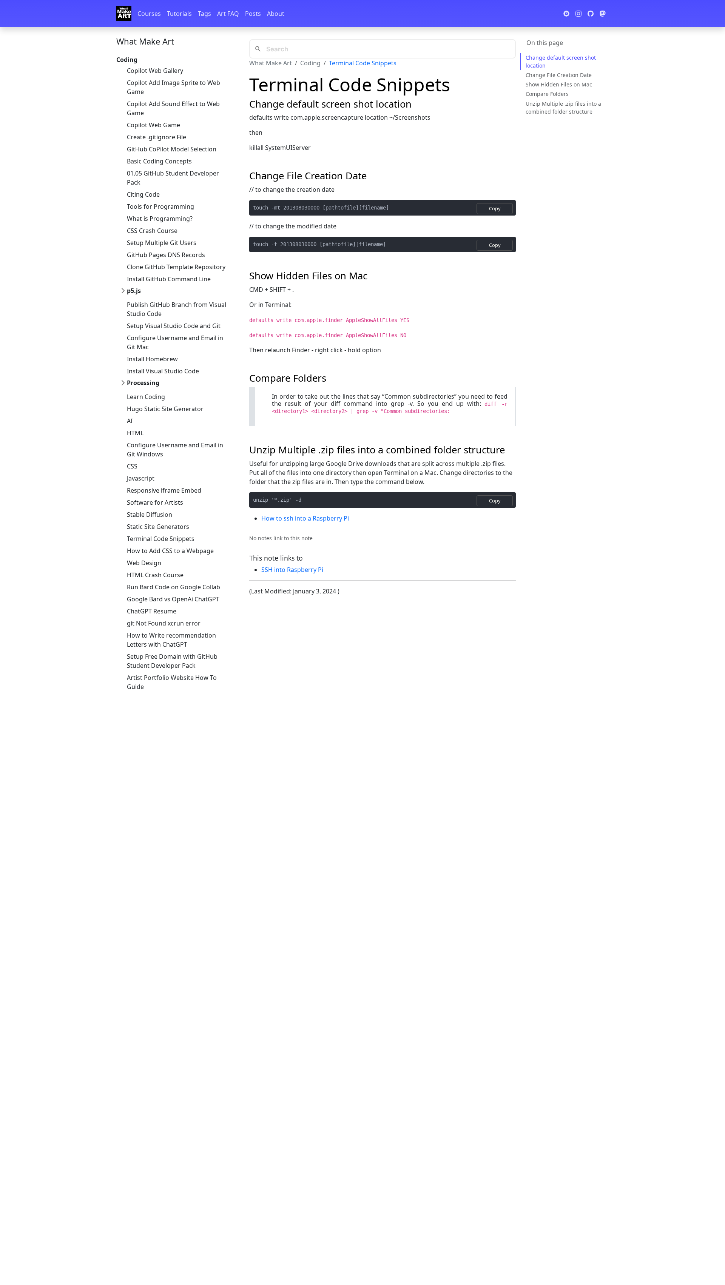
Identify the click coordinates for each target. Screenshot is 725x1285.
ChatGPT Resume (151, 611)
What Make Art (145, 41)
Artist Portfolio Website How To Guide (172, 682)
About (275, 13)
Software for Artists (155, 502)
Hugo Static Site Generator (165, 409)
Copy (495, 208)
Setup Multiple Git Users (161, 243)
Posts (253, 13)
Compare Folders (547, 93)
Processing (143, 383)
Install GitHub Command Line (169, 279)
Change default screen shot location (561, 61)
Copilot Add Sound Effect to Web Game (173, 108)
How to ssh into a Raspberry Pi (305, 518)
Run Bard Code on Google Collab (173, 587)
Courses (149, 13)
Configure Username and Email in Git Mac (175, 342)
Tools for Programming (160, 206)
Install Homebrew (152, 359)
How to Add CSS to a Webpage (170, 551)
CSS (132, 466)
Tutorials (179, 13)
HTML (135, 433)
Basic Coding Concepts (159, 161)
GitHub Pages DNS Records (166, 255)
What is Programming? (160, 218)
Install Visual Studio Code (163, 371)
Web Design (144, 563)
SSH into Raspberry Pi (292, 569)
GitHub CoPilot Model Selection (171, 149)
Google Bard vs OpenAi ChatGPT (173, 599)
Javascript (140, 478)
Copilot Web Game (153, 125)
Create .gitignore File (156, 137)
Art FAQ (228, 13)
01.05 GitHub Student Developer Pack (173, 177)
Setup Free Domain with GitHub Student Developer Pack (172, 661)
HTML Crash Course (155, 575)
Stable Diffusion (149, 514)
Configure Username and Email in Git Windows (175, 449)
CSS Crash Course (152, 230)
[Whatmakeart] (123, 14)
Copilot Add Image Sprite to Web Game (173, 87)
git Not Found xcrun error (164, 623)
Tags (204, 13)
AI (130, 421)
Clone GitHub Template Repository (176, 267)
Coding (310, 63)
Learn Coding (146, 397)
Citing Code (143, 194)
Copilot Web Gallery (155, 70)
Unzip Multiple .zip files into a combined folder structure (563, 107)
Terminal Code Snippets (160, 539)
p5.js (134, 291)
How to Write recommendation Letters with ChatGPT (171, 640)
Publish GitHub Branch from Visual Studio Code (176, 309)
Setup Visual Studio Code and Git (174, 326)
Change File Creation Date (559, 75)
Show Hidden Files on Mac (559, 84)
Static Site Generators (158, 526)
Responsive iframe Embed (164, 490)
